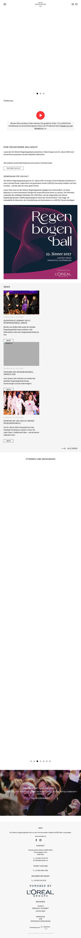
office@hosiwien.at (41, 860)
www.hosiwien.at (40, 836)
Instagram (40, 840)
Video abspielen (40, 115)
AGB (40, 919)
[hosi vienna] (40, 911)
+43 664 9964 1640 (41, 870)
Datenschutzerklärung (41, 921)
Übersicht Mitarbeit (40, 908)
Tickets (73, 4)
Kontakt (76, 4)
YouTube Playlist (13, 168)
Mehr (8, 341)
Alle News (72, 448)
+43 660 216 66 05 (41, 858)
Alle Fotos (10, 83)
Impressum (40, 917)
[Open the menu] (5, 4)
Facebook (36, 840)
